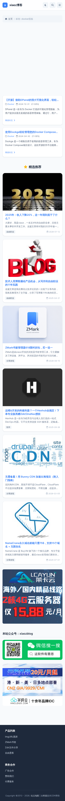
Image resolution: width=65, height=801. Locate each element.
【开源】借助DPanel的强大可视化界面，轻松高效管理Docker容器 (32, 99)
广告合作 (9, 770)
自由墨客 (9, 752)
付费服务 (9, 781)
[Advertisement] (32, 59)
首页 (10, 18)
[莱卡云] (32, 596)
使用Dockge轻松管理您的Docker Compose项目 (32, 132)
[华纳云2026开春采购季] (32, 685)
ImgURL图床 (11, 736)
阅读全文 (9, 120)
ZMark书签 (10, 742)
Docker (11, 104)
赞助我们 (9, 776)
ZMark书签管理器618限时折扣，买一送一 (29, 347)
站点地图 (35, 795)
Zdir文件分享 (11, 747)
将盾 (45, 795)
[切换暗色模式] (45, 5)
